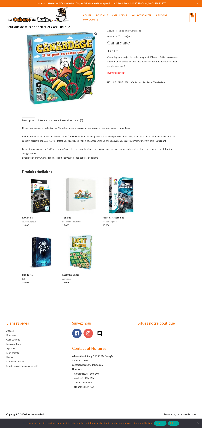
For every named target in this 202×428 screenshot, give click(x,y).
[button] (96, 34)
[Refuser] (198, 423)
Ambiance (112, 36)
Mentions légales (15, 361)
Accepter (160, 423)
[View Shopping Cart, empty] (193, 17)
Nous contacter (142, 15)
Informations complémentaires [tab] (55, 120)
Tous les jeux (122, 30)
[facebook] (77, 333)
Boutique (102, 15)
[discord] (100, 333)
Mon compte (90, 19)
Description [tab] (28, 120)
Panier (9, 357)
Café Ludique (119, 15)
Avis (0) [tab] (79, 120)
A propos (161, 15)
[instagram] (88, 333)
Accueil (87, 15)
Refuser (174, 423)
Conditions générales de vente (22, 365)
